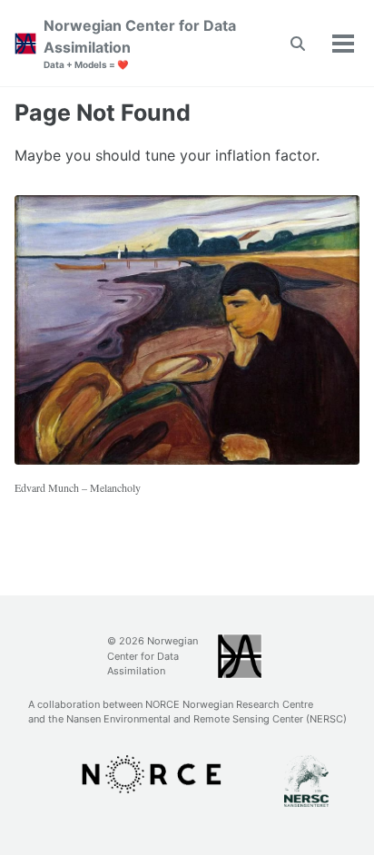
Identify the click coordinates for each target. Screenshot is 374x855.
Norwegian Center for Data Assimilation (140, 43)
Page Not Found (103, 112)
